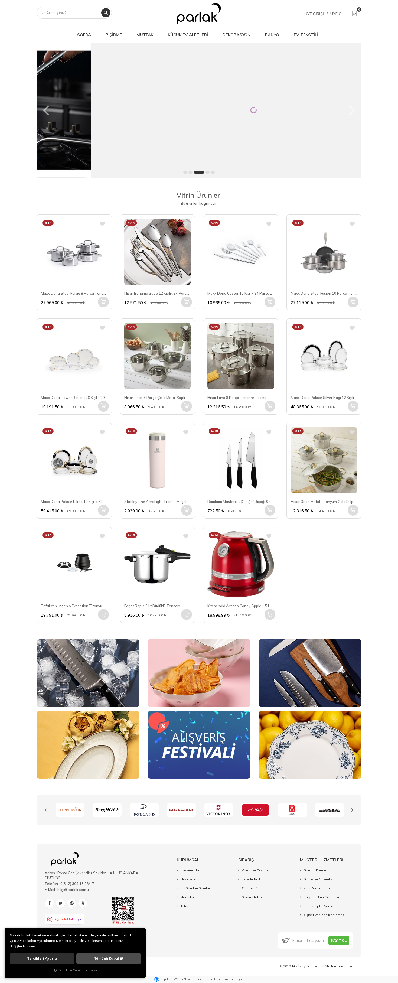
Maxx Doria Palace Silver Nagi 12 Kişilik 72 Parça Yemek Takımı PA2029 (324, 397)
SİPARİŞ (246, 859)
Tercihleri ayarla (42, 958)
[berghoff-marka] (70, 810)
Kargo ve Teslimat (256, 870)
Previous (46, 810)
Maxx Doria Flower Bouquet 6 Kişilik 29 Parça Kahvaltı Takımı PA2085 (74, 397)
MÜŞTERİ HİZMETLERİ (321, 859)
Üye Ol (337, 13)
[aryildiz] (218, 810)
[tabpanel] (199, 110)
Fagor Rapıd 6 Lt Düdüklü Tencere (152, 606)
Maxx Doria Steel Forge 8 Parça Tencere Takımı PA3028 (74, 293)
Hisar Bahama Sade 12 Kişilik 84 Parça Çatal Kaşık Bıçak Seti (157, 293)
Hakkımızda (189, 870)
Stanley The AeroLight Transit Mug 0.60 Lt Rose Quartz (157, 501)
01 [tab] (185, 172)
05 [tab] (213, 172)
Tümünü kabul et (108, 958)
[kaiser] (329, 810)
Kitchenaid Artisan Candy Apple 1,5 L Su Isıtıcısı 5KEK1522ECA (240, 606)
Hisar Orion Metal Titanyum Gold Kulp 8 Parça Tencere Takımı (324, 501)
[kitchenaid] (144, 810)
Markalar (187, 897)
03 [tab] (199, 172)
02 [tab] (190, 172)
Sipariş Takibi (252, 897)
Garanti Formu (315, 870)
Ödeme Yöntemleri (257, 888)
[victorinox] (181, 810)
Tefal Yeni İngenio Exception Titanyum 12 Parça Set (74, 606)
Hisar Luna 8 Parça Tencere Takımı (236, 397)
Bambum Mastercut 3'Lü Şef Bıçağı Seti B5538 (240, 501)
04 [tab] (207, 172)
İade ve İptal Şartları (319, 906)
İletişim (185, 906)
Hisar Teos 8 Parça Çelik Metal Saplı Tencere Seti (157, 397)
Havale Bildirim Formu (259, 879)
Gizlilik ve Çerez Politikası (77, 970)
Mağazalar (188, 879)
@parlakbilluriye (68, 919)
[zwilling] (255, 810)
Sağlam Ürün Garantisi (321, 897)
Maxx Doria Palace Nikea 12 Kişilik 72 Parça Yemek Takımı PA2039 (74, 501)
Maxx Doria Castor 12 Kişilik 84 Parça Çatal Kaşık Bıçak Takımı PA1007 (240, 293)
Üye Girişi (314, 13)
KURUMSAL (188, 859)
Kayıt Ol (339, 940)
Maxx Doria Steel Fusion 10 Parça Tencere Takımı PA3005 (324, 293)
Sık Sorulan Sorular (195, 888)
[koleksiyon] (292, 810)
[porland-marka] (107, 810)
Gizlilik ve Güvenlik (318, 879)
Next (352, 810)
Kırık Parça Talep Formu (322, 888)
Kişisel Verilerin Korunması (324, 915)
